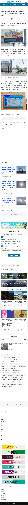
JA (3, 269)
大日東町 (4, 366)
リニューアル (5, 361)
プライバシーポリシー (5, 493)
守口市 (14, 366)
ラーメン (22, 359)
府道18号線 (4, 377)
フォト (24, 19)
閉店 (3, 384)
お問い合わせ (3, 499)
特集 (2, 425)
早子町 (21, 377)
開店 (8, 384)
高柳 (12, 269)
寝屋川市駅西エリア (6, 372)
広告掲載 (2, 497)
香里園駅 (4, 386)
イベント (2, 431)
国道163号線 (5, 363)
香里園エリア (21, 384)
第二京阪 (8, 381)
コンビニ (19, 357)
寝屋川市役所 (5, 368)
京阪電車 (12, 361)
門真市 (20, 381)
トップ (2, 417)
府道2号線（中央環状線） (7, 375)
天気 (7, 269)
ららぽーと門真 (5, 354)
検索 (25, 339)
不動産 (2, 439)
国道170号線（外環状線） (15, 363)
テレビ (16, 359)
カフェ (13, 357)
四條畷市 (18, 361)
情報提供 (2, 419)
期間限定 (9, 379)
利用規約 (2, 491)
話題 (3, 20)
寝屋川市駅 (12, 368)
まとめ (2, 427)
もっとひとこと (14, 255)
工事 (19, 372)
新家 (11, 377)
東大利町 (16, 379)
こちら (10, 210)
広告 (2, 437)
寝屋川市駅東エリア (18, 370)
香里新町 (10, 386)
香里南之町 (13, 384)
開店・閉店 (3, 421)
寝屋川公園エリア (22, 366)
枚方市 (21, 379)
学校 (10, 366)
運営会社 (2, 495)
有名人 (3, 379)
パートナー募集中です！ (5, 411)
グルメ (2, 423)
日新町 (15, 377)
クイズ (2, 433)
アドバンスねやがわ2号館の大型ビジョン (9, 111)
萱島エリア (14, 381)
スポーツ (10, 359)
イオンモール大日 (6, 357)
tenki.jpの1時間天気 (16, 87)
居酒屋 (14, 372)
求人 (2, 435)
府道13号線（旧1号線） (20, 375)
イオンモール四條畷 (15, 354)
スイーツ (4, 359)
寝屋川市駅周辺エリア (6, 370)
